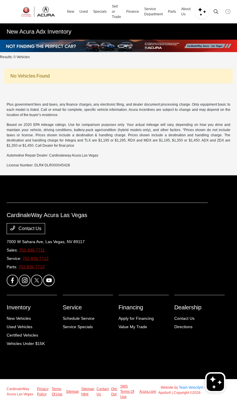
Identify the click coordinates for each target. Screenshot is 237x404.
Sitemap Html (87, 391)
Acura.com (147, 392)
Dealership (187, 307)
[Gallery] (118, 46)
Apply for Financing (136, 318)
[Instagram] (24, 280)
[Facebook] (12, 280)
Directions (183, 326)
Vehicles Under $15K (26, 343)
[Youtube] (49, 280)
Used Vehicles (19, 326)
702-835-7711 (32, 250)
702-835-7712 (36, 258)
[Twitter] (36, 280)
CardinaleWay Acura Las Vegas (20, 391)
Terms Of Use (57, 391)
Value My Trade (132, 326)
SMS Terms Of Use (127, 391)
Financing (130, 307)
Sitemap (72, 392)
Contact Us (29, 228)
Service (72, 307)
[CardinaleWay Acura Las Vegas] (38, 11)
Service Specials (78, 326)
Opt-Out (114, 391)
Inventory (19, 307)
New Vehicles (19, 318)
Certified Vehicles (22, 335)
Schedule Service (79, 318)
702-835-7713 (31, 267)
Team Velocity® (191, 387)
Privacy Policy (43, 391)
